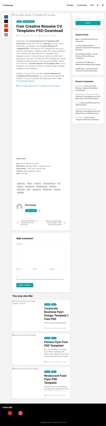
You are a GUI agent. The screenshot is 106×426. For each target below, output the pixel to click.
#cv (59, 183)
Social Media (82, 5)
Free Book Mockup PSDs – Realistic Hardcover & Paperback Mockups (88, 48)
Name (18, 269)
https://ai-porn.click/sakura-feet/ (87, 94)
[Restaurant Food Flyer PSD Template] (25, 369)
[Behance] (15, 413)
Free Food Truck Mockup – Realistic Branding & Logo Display (87, 88)
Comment (19, 244)
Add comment (44, 35)
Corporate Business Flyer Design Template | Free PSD (56, 314)
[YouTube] (10, 413)
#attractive (21, 183)
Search (88, 23)
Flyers (47, 304)
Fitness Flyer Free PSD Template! (56, 343)
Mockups (70, 5)
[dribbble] (20, 413)
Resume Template (28, 21)
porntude (79, 86)
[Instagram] (4, 413)
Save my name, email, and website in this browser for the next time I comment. (40, 279)
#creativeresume (49, 183)
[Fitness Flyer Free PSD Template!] (24, 335)
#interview (21, 189)
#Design (20, 186)
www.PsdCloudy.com (26, 81)
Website (51, 269)
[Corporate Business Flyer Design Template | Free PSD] (26, 302)
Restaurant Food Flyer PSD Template (55, 379)
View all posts (31, 210)
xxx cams (79, 117)
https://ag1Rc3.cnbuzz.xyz (85, 109)
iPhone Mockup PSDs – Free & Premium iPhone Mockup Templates (86, 56)
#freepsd (53, 186)
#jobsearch (37, 189)
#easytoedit (30, 186)
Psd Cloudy (22, 35)
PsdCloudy (62, 422)
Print (92, 5)
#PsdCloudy (47, 189)
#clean (29, 183)
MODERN (20, 192)
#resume (57, 189)
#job (28, 189)
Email (35, 269)
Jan (77, 103)
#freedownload (41, 186)
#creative (37, 183)
